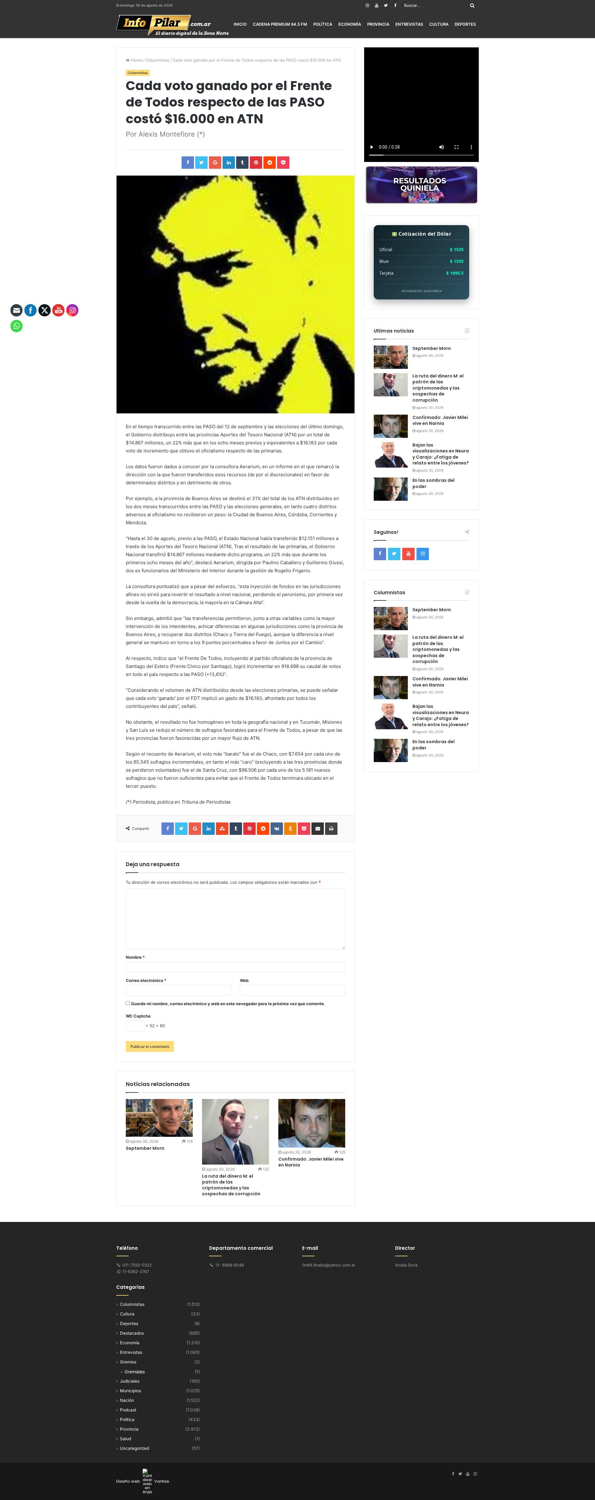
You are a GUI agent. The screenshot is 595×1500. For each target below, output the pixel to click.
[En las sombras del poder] (391, 489)
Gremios (128, 1361)
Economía (349, 24)
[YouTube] (376, 5)
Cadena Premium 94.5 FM (280, 24)
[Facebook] (395, 5)
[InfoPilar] (172, 25)
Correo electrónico (146, 980)
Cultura (438, 24)
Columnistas (157, 60)
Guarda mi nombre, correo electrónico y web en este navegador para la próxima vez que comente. (228, 1003)
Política (322, 24)
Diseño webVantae (142, 1481)
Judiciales (129, 1381)
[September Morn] (159, 1118)
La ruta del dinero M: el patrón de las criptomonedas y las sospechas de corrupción (231, 1185)
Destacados (132, 1333)
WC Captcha (138, 1016)
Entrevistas (409, 24)
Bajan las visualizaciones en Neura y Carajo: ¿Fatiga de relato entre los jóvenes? (440, 454)
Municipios (130, 1390)
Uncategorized (134, 1448)
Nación (127, 1400)
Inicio (240, 24)
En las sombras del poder (433, 483)
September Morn (145, 1148)
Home (136, 60)
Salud (125, 1438)
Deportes (465, 24)
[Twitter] (385, 5)
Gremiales (135, 1371)
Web (244, 980)
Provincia (378, 24)
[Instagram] (367, 5)
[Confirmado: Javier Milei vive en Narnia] (311, 1123)
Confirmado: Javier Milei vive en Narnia (311, 1162)
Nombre (135, 957)
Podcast (128, 1409)
